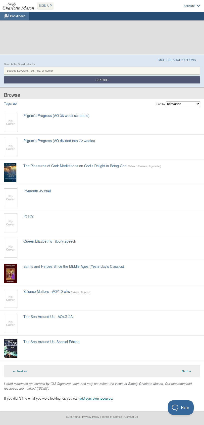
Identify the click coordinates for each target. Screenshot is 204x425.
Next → (186, 371)
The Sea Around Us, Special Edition (51, 341)
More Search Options (177, 59)
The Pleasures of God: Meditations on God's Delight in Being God (75, 165)
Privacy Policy (90, 417)
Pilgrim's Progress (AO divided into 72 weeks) (59, 140)
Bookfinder (17, 16)
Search (102, 80)
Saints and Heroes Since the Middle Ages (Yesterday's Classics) (73, 266)
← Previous (20, 371)
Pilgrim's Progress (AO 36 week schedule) (56, 115)
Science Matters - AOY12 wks (46, 291)
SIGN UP (45, 5)
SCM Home (73, 417)
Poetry (28, 215)
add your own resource (95, 398)
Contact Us (131, 417)
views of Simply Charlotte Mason (139, 383)
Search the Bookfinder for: (20, 64)
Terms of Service (112, 417)
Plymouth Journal (37, 190)
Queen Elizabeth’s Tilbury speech (49, 241)
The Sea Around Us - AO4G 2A (48, 316)
